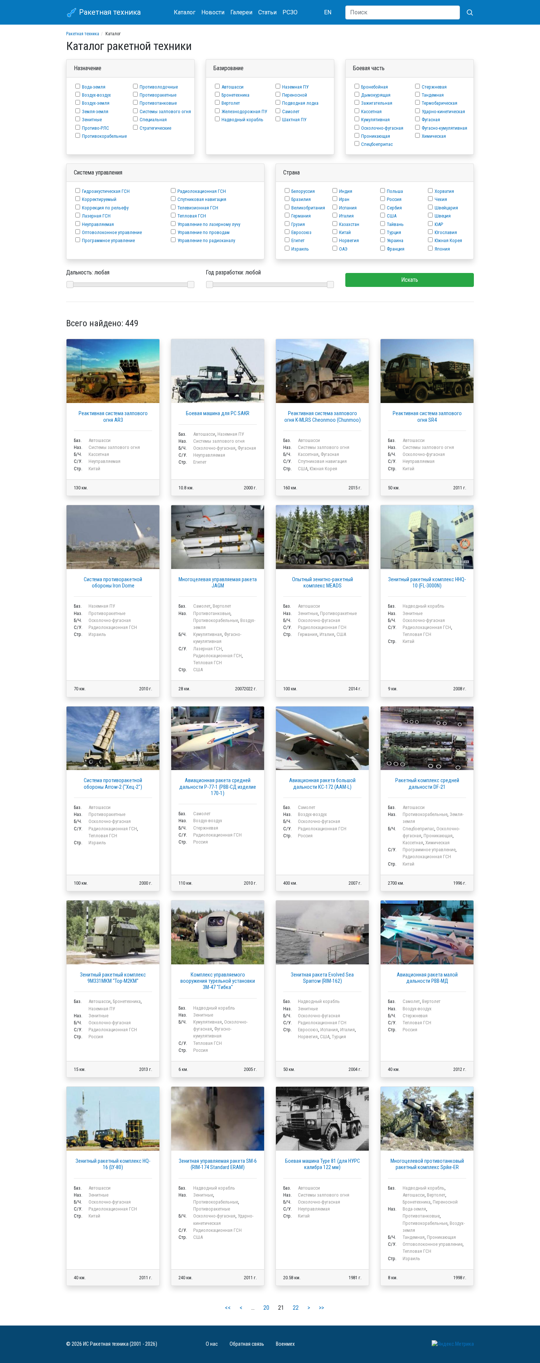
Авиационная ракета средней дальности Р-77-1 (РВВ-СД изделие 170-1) (217, 786)
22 (296, 1307)
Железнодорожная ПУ (244, 111)
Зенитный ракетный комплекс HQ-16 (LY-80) (113, 1164)
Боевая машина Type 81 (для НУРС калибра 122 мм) (322, 1164)
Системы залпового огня (165, 111)
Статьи (267, 12)
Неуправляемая (98, 224)
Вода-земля (93, 87)
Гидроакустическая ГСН (106, 191)
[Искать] (467, 12)
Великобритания (308, 208)
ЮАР (439, 224)
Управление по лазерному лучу (208, 224)
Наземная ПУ (295, 87)
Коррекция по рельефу (105, 208)
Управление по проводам (203, 232)
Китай (345, 232)
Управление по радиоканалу (206, 240)
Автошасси (233, 87)
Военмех (285, 1344)
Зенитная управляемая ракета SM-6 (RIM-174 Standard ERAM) (218, 1164)
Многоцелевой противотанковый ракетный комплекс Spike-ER (427, 1164)
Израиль (300, 249)
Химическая (434, 136)
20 (266, 1307)
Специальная (153, 119)
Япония (442, 249)
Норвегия (349, 240)
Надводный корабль (242, 119)
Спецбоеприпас (377, 144)
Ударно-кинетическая (443, 111)
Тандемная (433, 95)
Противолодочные (159, 87)
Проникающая (375, 136)
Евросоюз (301, 232)
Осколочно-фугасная (382, 128)
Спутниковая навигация (201, 199)
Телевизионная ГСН (197, 208)
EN (327, 12)
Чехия (441, 199)
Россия (394, 199)
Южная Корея (448, 240)
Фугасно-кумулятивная (444, 128)
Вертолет (231, 103)
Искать (409, 279)
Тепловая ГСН (191, 216)
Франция (395, 249)
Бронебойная (374, 87)
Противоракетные (158, 95)
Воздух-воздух (96, 95)
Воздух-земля (95, 103)
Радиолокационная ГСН (201, 191)
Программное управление (108, 240)
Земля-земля (95, 111)
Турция (394, 232)
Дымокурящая (375, 95)
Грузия (298, 224)
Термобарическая (439, 103)
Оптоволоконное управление (112, 232)
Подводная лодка (300, 103)
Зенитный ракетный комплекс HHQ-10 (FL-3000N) (427, 582)
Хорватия (444, 191)
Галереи (241, 12)
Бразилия (301, 199)
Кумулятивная (375, 119)
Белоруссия (303, 191)
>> (321, 1307)
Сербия (394, 208)
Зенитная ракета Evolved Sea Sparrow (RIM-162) (322, 978)
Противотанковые (158, 103)
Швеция (443, 216)
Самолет (290, 111)
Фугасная (431, 119)
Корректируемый (99, 199)
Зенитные (92, 119)
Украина (395, 240)
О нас (212, 1344)
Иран (344, 199)
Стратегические (155, 128)
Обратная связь (247, 1344)
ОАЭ (343, 249)
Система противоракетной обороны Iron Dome (113, 582)
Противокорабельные (104, 136)
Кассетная (371, 111)
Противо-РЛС (95, 128)
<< (228, 1307)
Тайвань (395, 224)
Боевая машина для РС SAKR (217, 413)
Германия (301, 216)
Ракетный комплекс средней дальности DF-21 (427, 783)
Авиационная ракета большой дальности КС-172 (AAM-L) (322, 783)
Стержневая (434, 87)
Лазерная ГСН (96, 216)
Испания (348, 208)
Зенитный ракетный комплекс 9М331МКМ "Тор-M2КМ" (113, 978)
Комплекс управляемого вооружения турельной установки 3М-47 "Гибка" (217, 981)
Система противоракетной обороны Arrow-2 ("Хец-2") (113, 783)
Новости (212, 12)
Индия (345, 191)
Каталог (184, 12)
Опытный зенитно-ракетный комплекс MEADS (322, 582)
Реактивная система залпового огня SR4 (427, 416)
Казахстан (349, 224)
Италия (346, 216)
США (391, 216)
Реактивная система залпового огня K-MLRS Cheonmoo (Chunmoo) (322, 416)
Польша (395, 191)
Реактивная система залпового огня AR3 (113, 416)
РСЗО (290, 12)
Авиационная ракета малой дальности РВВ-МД (427, 978)
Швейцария (446, 208)
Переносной (294, 95)
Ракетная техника (109, 12)
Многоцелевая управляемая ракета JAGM (218, 582)
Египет (298, 240)
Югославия (446, 232)
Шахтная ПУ (294, 119)
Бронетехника (235, 95)
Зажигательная (376, 103)
